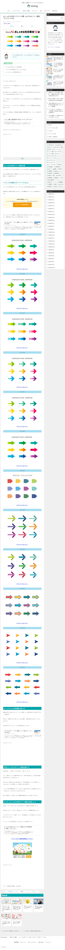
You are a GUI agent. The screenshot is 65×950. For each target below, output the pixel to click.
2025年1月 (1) (51, 199)
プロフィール (47, 10)
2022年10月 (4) (51, 246)
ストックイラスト (16, 10)
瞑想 (55, 184)
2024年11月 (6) (51, 202)
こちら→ (58, 47)
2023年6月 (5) (51, 226)
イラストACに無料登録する (22, 204)
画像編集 (61, 182)
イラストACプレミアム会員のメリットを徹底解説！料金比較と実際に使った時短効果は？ (55, 111)
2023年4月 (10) (51, 232)
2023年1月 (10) (51, 241)
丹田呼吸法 (50, 166)
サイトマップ (48, 942)
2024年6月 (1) (51, 208)
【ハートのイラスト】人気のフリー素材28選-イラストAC (17, 922)
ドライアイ (50, 158)
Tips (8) (49, 124)
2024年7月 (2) (51, 205)
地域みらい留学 (51, 175)
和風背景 (50, 171)
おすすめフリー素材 (10, 886)
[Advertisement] (22, 144)
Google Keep (59, 144)
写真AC (60, 168)
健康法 (55, 168)
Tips (41, 10)
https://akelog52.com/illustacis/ (9, 121)
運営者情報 (16, 942)
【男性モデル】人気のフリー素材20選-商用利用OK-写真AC (38, 907)
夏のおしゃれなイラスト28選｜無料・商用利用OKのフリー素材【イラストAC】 (17, 908)
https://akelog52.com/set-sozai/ (10, 225)
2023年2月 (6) (51, 238)
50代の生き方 (51, 144)
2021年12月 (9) (51, 267)
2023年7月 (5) (51, 223)
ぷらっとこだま (57, 149)
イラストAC (18, 886)
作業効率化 (58, 166)
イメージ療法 (51, 151)
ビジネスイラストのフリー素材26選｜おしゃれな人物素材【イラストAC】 (58, 83)
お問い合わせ (54, 10)
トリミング (58, 155)
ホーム (9, 10)
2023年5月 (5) (51, 229)
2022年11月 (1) (51, 243)
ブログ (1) (50, 130)
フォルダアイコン (52, 162)
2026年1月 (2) (51, 196)
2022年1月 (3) (51, 264)
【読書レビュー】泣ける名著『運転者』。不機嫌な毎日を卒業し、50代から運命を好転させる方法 (56, 94)
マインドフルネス (52, 164)
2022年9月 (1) (51, 249)
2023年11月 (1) (51, 217)
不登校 (59, 164)
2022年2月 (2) (51, 261)
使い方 (49, 168)
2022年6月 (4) (51, 258)
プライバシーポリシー (32, 942)
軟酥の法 (50, 186)
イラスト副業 (51, 153)
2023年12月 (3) (51, 214)
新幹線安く (57, 177)
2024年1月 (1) (51, 211)
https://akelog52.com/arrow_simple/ (10, 829)
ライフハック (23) (52, 133)
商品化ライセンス (58, 171)
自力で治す (61, 184)
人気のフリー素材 (26, 10)
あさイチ (50, 147)
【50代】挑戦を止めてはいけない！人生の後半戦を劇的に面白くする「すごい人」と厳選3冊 (56, 105)
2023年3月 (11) (51, 235)
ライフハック (34, 10)
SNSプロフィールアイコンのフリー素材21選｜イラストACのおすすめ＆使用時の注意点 (6, 908)
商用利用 (50, 173)
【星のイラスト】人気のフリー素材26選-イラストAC (28, 907)
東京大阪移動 (51, 179)
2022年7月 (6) (51, 255)
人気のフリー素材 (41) (52, 136)
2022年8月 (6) (51, 252)
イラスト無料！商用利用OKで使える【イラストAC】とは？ (18, 119)
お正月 (49, 149)
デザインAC (50, 155)
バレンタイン (58, 158)
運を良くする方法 (58, 186)
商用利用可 (57, 173)
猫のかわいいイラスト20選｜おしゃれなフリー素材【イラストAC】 (58, 70)
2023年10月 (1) (51, 220)
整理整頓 (50, 177)
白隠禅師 (50, 184)
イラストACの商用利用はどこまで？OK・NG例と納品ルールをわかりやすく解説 (58, 65)
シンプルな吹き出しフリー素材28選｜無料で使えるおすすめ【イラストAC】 (58, 77)
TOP (4, 937)
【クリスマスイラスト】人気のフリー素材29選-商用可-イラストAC (6, 923)
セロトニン (58, 153)
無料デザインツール (52, 182)
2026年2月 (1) (51, 193)
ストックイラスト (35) (52, 127)
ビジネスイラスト (52, 160)
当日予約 (59, 175)
